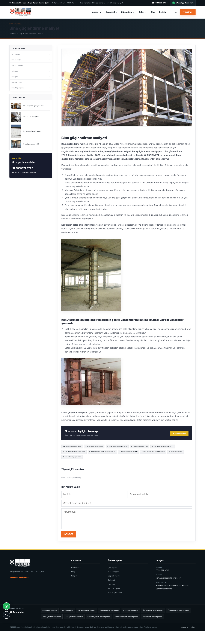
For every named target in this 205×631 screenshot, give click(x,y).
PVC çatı (111, 584)
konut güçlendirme (130, 159)
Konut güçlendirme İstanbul (89, 151)
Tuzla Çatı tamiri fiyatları (51, 617)
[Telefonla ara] (6, 615)
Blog (153, 12)
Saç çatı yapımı (114, 576)
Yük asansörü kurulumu (86, 610)
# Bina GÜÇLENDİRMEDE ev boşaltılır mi (102, 451)
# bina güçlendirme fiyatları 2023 (162, 446)
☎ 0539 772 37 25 (159, 3)
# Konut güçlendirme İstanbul (72, 446)
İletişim (162, 12)
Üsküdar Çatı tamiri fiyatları (153, 610)
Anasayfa (96, 12)
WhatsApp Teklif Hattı (184, 3)
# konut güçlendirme (175, 451)
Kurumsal (111, 12)
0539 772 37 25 (162, 570)
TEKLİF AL (188, 12)
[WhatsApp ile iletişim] (6, 606)
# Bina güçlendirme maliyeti (94, 446)
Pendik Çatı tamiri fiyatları (152, 617)
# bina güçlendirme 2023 (139, 446)
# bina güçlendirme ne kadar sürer (74, 451)
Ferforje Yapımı (114, 588)
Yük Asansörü (113, 572)
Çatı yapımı (112, 568)
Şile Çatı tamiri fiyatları (74, 617)
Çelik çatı (111, 580)
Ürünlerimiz (127, 12)
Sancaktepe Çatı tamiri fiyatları (126, 617)
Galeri (142, 12)
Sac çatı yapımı (67, 610)
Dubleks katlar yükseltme (109, 610)
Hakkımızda (75, 568)
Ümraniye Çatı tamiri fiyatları (178, 610)
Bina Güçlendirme (115, 592)
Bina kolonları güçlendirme (155, 159)
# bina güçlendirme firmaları (128, 451)
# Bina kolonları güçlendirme (72, 457)
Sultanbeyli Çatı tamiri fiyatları (98, 617)
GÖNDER (69, 534)
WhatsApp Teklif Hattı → (19, 577)
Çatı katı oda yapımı (130, 610)
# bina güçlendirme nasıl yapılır (117, 446)
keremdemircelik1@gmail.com (24, 172)
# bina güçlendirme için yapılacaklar (153, 451)
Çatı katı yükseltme (49, 610)
